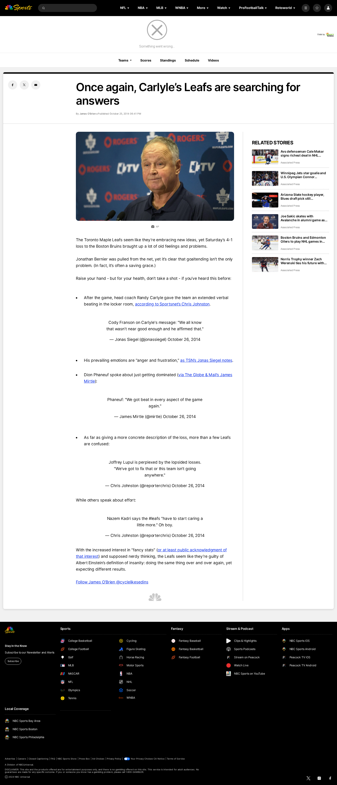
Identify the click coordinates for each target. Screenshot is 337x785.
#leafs (154, 518)
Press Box (84, 758)
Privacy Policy (114, 758)
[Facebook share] (12, 85)
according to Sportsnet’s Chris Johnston (172, 304)
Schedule (192, 60)
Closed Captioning (38, 758)
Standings (168, 60)
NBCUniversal (26, 764)
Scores (145, 60)
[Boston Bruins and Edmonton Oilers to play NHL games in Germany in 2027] (265, 243)
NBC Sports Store (67, 758)
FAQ (53, 758)
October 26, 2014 (184, 339)
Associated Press (290, 162)
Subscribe (13, 661)
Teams (123, 60)
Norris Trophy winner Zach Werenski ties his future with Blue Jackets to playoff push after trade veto (302, 261)
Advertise (10, 758)
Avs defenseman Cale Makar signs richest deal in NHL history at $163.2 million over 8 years (304, 153)
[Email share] (35, 85)
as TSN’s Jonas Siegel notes (206, 360)
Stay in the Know (16, 646)
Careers (22, 758)
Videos (213, 60)
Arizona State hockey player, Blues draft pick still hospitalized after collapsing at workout (304, 196)
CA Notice (159, 758)
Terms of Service (176, 758)
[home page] (18, 8)
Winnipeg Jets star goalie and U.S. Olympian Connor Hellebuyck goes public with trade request (303, 175)
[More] (306, 8)
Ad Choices (98, 758)
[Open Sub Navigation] (128, 8)
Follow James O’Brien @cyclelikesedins (112, 582)
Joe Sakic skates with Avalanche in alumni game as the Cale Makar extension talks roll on (304, 218)
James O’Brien (88, 113)
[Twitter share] (24, 85)
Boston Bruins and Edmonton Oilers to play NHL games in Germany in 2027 (303, 239)
